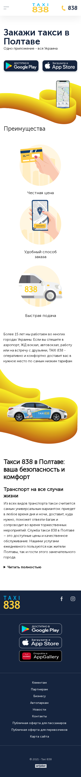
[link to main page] (40, 7)
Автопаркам (39, 703)
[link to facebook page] (61, 599)
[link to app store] (40, 642)
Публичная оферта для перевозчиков (39, 730)
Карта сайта (39, 736)
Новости (39, 709)
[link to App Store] (60, 66)
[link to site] (41, 766)
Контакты (39, 716)
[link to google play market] (40, 629)
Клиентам (39, 683)
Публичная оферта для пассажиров (39, 723)
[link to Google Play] (21, 66)
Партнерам (39, 689)
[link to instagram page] (73, 599)
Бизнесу (39, 696)
